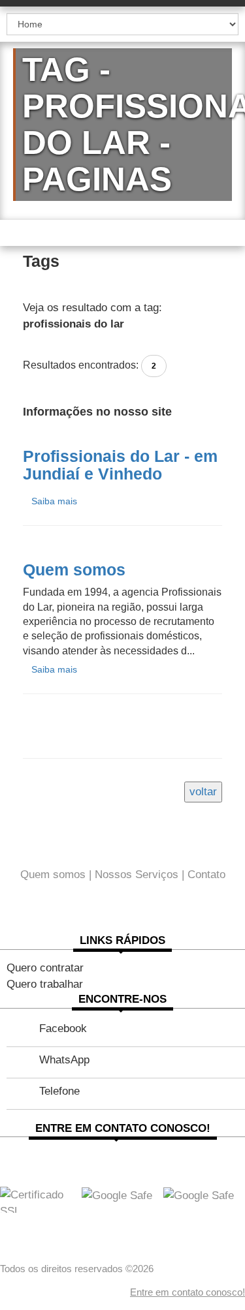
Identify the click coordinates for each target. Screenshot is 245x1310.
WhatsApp (64, 1060)
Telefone (59, 1091)
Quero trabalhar (45, 984)
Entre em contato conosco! (187, 1292)
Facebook (63, 1028)
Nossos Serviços (136, 874)
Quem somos (53, 874)
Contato (206, 874)
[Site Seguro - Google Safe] (198, 1195)
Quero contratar (45, 968)
